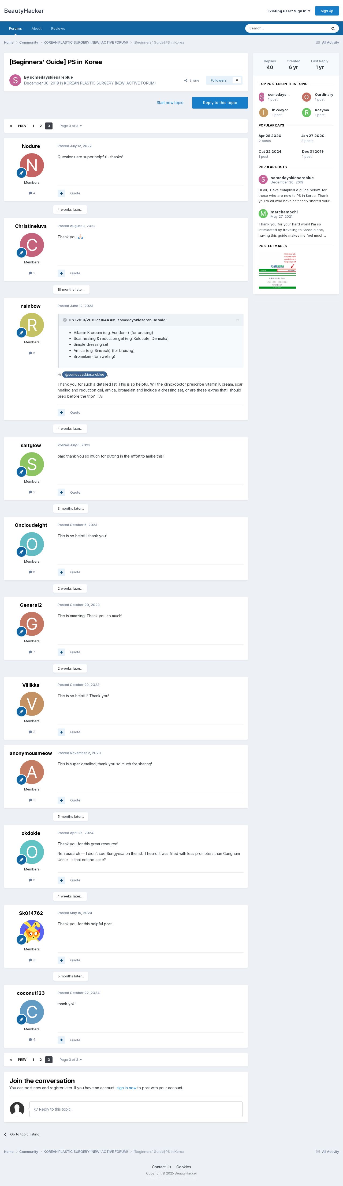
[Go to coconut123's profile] (32, 1012)
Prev (22, 126)
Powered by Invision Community (171, 1178)
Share (193, 80)
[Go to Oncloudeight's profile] (32, 544)
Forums (15, 28)
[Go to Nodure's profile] (32, 165)
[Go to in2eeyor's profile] (263, 112)
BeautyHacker (24, 10)
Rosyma (322, 110)
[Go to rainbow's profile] (32, 325)
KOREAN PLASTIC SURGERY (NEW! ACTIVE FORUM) (110, 83)
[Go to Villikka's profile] (32, 704)
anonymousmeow (31, 753)
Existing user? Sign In (287, 11)
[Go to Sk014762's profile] (32, 932)
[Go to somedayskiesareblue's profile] (15, 80)
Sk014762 (31, 913)
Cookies (183, 1167)
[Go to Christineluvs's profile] (32, 245)
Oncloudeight (31, 525)
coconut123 (31, 993)
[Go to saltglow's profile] (32, 464)
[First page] (11, 125)
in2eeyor (280, 110)
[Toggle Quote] (65, 320)
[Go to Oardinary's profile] (306, 97)
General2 (31, 605)
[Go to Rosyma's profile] (306, 112)
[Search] (333, 28)
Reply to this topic (220, 102)
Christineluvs (31, 226)
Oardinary (324, 94)
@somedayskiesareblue (84, 375)
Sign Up (327, 11)
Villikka (30, 685)
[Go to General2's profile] (32, 624)
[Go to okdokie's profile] (32, 852)
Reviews (58, 28)
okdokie (30, 833)
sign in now (126, 1087)
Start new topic (170, 102)
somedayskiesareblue (51, 77)
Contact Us (161, 1167)
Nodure (31, 146)
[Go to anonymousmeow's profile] (32, 772)
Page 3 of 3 (70, 126)
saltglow (31, 445)
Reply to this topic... (55, 1109)
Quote (75, 193)
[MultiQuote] (61, 193)
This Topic (311, 28)
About (37, 28)
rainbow (30, 306)
